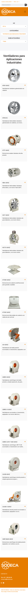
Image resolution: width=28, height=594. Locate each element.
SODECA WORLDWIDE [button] (6, 1)
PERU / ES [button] (16, 1)
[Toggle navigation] (25, 11)
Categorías (14, 30)
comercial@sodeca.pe (7, 579)
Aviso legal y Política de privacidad (9, 591)
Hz (14, 23)
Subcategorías (14, 38)
